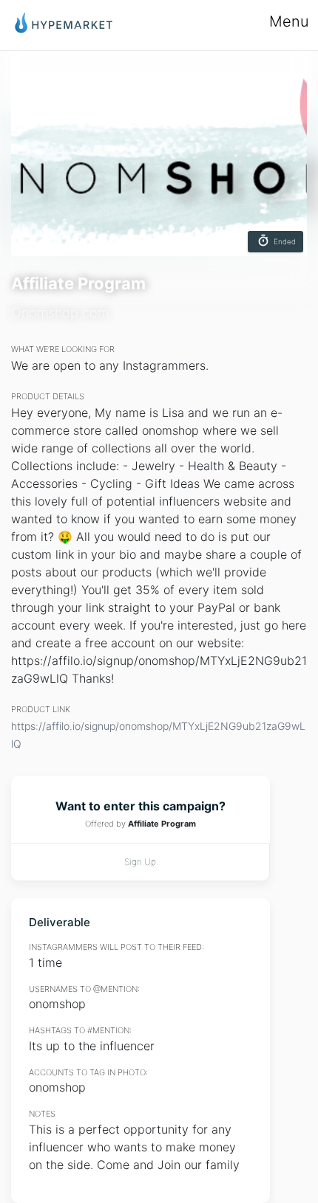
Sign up (140, 861)
